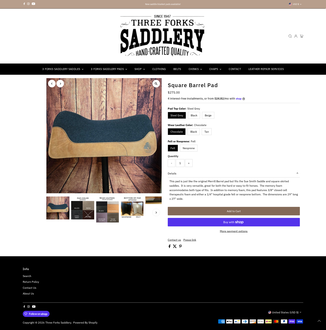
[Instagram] (28, 4)
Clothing (159, 69)
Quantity (173, 156)
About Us (28, 293)
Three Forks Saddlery (58, 322)
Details (172, 173)
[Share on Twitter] (175, 247)
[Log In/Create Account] (295, 36)
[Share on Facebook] (170, 247)
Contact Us (29, 287)
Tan (206, 131)
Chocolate (176, 131)
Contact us (174, 239)
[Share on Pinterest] (180, 247)
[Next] (60, 83)
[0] (301, 36)
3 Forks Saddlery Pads (108, 69)
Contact (235, 69)
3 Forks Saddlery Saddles (61, 69)
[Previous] (52, 83)
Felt (172, 148)
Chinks (194, 69)
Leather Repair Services (266, 69)
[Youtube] (33, 4)
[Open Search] (290, 36)
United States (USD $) (285, 312)
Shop (138, 69)
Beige (208, 115)
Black (194, 115)
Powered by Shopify (85, 322)
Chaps (214, 69)
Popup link (189, 239)
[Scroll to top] (319, 320)
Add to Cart (234, 211)
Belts (177, 69)
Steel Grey (176, 115)
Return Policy (31, 281)
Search (27, 276)
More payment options (234, 231)
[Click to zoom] (156, 83)
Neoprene (189, 148)
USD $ (296, 4)
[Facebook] (24, 4)
